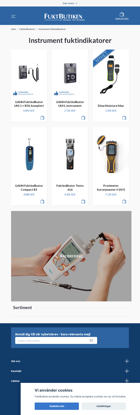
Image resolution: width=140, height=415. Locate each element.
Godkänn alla (57, 406)
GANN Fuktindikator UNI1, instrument (70, 104)
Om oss (15, 361)
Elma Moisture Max (111, 105)
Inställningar (104, 406)
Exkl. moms (69, 3)
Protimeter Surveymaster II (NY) (111, 187)
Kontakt (16, 371)
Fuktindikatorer (27, 29)
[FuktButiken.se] (64, 17)
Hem (13, 29)
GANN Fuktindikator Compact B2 (29, 187)
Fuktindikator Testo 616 (70, 187)
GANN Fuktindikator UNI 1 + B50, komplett (29, 104)
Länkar (15, 381)
